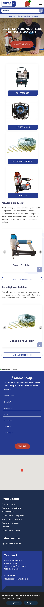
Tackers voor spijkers (11, 508)
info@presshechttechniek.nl (16, 579)
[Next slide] (40, 252)
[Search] (41, 11)
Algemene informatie (11, 543)
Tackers (5, 526)
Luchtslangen (8, 511)
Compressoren (8, 504)
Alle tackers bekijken (22, 279)
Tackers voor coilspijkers (13, 515)
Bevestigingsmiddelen (12, 519)
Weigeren (31, 603)
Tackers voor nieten (11, 530)
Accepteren (14, 603)
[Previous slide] (4, 252)
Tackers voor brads (10, 523)
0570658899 (9, 575)
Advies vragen (22, 44)
